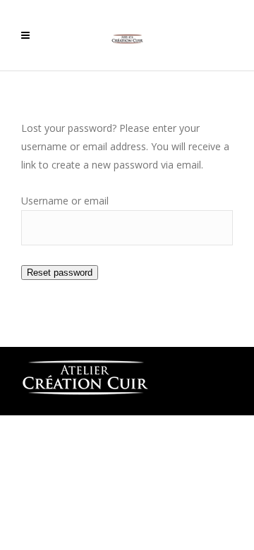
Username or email (65, 200)
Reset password (59, 272)
